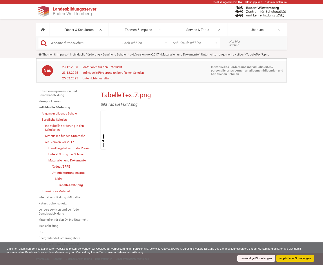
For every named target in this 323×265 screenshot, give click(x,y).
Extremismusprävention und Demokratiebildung (57, 93)
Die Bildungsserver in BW (227, 2)
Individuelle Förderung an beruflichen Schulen (113, 72)
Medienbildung (48, 225)
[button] (43, 30)
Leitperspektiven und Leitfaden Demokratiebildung (59, 211)
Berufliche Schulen (114, 54)
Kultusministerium (276, 2)
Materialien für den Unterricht (102, 67)
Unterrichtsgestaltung (97, 78)
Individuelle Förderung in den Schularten (64, 127)
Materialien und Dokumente (180, 54)
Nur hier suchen (234, 43)
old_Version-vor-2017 (144, 54)
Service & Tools (197, 30)
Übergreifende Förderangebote (59, 238)
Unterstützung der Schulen (66, 154)
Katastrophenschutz (52, 203)
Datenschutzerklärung (130, 252)
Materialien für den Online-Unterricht (63, 219)
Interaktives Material (56, 191)
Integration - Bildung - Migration (60, 197)
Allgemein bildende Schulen (60, 113)
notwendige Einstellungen (256, 258)
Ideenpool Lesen (49, 101)
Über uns (257, 30)
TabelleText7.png (70, 185)
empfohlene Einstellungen (295, 258)
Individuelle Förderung (85, 54)
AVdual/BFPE (61, 166)
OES (41, 232)
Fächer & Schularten (79, 30)
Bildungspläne (253, 2)
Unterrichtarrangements (217, 54)
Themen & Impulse (138, 30)
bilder (240, 54)
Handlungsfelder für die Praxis (68, 148)
